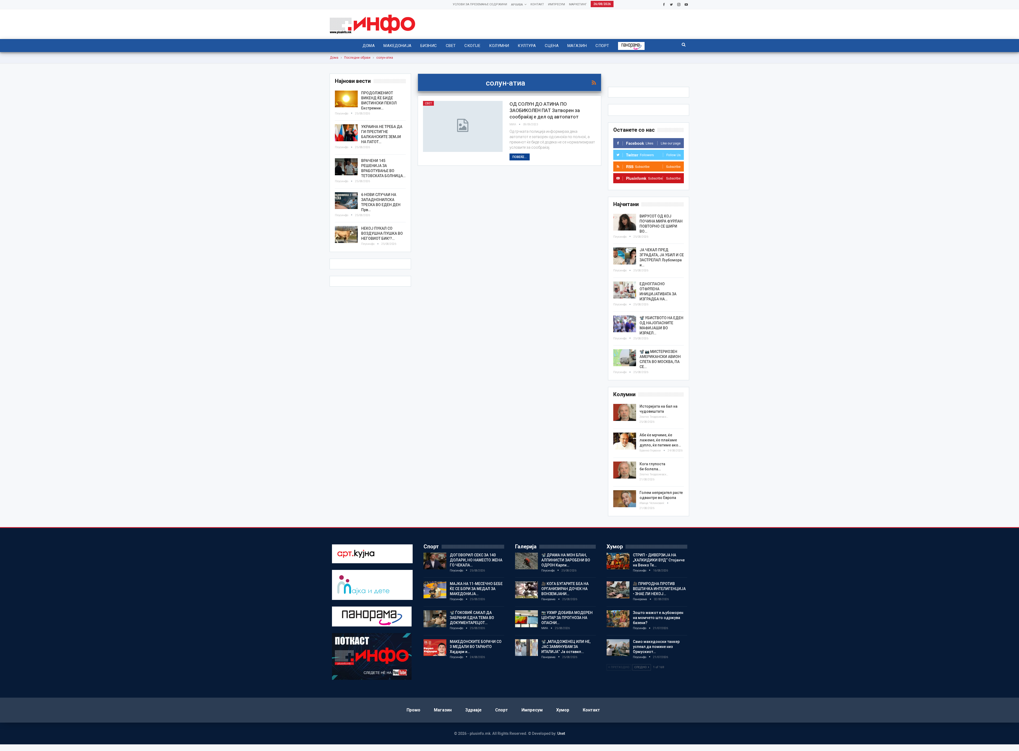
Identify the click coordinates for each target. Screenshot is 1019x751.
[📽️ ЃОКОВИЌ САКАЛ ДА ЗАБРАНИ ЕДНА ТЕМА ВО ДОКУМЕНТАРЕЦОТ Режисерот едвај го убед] (435, 618)
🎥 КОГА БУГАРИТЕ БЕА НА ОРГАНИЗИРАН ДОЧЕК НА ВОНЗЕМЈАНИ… (565, 589)
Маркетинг (578, 4)
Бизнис (428, 45)
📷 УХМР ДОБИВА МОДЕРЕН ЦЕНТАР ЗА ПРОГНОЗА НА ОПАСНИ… (567, 618)
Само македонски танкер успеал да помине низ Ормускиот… (656, 646)
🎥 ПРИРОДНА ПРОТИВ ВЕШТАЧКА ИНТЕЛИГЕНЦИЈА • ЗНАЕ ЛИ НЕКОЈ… (659, 589)
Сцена (552, 45)
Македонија (397, 45)
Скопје (472, 45)
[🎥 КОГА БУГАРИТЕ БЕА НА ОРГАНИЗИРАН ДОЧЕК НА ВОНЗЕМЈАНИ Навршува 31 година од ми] (526, 589)
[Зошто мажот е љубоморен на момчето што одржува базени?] (618, 618)
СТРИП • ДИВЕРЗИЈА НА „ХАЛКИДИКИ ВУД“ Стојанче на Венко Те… (659, 560)
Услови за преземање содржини (480, 4)
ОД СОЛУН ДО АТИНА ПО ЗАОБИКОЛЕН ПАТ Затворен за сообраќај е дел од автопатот (545, 110)
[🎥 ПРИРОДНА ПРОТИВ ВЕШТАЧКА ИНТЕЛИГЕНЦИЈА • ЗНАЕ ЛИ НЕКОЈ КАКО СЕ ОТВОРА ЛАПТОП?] (618, 589)
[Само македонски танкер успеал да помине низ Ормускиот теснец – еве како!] (618, 647)
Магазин (577, 45)
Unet (561, 733)
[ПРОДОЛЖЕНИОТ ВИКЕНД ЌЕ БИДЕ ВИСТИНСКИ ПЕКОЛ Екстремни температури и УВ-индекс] (346, 99)
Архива (517, 4)
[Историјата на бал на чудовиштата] (624, 412)
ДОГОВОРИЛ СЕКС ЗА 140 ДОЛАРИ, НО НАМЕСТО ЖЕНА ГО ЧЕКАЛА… (476, 560)
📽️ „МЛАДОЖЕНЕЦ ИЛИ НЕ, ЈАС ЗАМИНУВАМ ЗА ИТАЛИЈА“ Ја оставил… (565, 646)
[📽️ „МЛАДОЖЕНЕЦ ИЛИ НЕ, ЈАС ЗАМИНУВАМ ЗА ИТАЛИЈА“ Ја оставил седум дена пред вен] (526, 647)
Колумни (499, 45)
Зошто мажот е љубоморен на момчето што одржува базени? (658, 618)
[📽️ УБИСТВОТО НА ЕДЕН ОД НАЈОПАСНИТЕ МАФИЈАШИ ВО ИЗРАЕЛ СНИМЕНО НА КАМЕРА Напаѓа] (624, 323)
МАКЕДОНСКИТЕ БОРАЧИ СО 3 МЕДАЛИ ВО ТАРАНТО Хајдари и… (476, 646)
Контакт (537, 4)
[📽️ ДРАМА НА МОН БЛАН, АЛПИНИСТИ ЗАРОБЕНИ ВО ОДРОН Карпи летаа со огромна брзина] (526, 561)
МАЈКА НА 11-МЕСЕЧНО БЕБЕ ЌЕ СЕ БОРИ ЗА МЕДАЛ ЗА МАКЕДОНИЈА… (476, 589)
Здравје (473, 709)
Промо (413, 709)
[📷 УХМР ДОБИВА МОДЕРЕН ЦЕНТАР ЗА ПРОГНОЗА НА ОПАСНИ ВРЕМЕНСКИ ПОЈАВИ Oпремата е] (526, 618)
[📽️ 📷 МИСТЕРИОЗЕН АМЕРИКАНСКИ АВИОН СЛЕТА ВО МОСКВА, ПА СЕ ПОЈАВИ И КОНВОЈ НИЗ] (624, 357)
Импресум (556, 4)
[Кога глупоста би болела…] (624, 470)
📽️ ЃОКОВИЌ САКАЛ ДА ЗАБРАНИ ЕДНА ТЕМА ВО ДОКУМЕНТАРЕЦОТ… (472, 618)
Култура (527, 45)
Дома (368, 45)
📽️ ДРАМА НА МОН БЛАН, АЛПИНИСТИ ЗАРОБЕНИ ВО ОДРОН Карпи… (565, 560)
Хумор (562, 709)
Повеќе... (519, 157)
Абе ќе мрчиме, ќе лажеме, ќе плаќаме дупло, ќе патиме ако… (660, 440)
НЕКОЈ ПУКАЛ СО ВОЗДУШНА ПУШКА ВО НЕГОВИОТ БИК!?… (382, 233)
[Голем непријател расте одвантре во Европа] (624, 498)
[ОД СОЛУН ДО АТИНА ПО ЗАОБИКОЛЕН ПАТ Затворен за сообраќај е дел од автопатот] (463, 126)
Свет (451, 45)
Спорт (602, 45)
